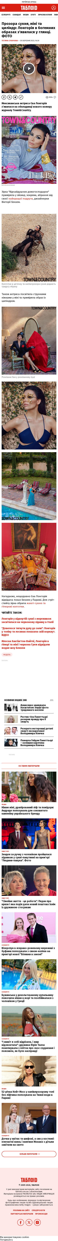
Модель (7, 655)
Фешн (26, 15)
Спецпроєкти (38, 1210)
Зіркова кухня (45, 15)
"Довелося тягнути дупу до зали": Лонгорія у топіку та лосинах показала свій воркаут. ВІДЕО (28, 632)
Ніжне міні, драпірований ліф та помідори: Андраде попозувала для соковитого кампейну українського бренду (28, 810)
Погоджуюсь (6, 1239)
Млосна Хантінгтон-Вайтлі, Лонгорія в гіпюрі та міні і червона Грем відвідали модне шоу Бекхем (26, 645)
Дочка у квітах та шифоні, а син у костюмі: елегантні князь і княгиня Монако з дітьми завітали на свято (28, 1141)
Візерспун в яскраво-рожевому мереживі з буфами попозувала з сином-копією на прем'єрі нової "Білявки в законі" (28, 951)
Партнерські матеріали (22, 1214)
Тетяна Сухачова (10, 41)
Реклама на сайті (21, 1210)
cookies (25, 1237)
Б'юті (33, 15)
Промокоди (41, 1214)
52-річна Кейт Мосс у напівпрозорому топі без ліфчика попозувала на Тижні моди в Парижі (28, 1095)
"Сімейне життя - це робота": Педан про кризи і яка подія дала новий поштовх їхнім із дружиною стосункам (28, 904)
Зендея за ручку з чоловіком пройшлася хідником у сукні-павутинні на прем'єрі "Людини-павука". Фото (27, 857)
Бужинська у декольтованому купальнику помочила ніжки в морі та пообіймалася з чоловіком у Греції (27, 998)
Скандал (17, 15)
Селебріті (5, 15)
